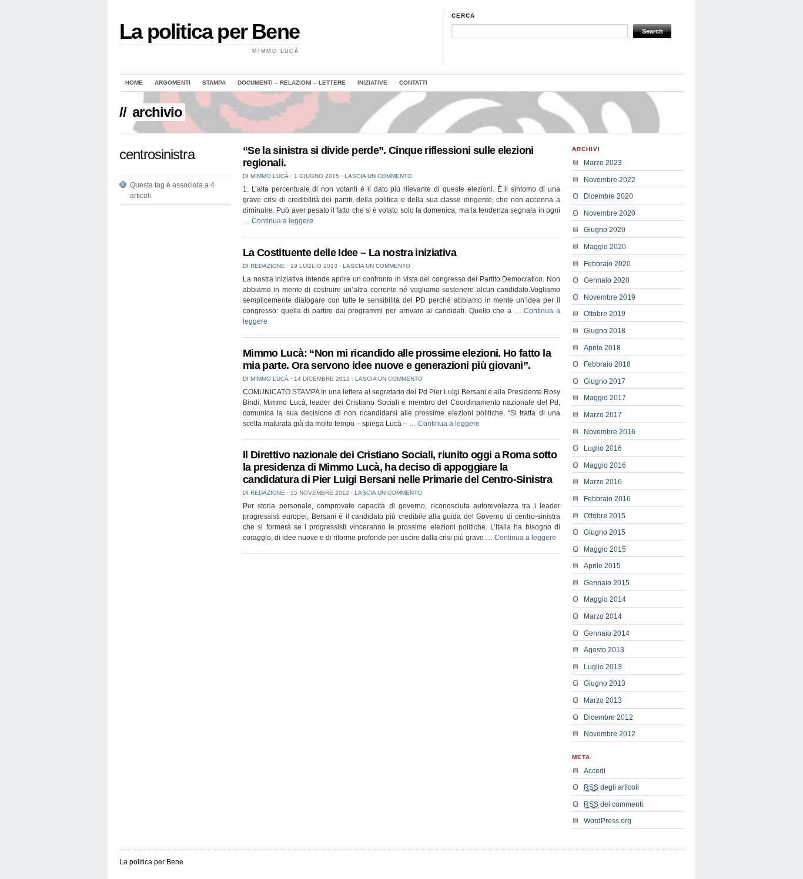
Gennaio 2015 (607, 583)
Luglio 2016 (603, 448)
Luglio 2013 (603, 667)
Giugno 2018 (604, 331)
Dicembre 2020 (608, 196)
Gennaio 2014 (607, 633)
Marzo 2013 (603, 700)
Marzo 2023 (603, 163)
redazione (267, 266)
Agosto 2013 (604, 650)
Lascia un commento (378, 176)
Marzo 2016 (603, 482)
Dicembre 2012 (608, 717)
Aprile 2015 (602, 566)
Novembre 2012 (609, 734)
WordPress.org (607, 821)
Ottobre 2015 (604, 516)
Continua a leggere (282, 221)
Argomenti (172, 82)
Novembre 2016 (609, 432)
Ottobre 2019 (604, 314)
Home (134, 82)
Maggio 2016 (605, 465)
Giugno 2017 (604, 381)
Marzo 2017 (603, 415)
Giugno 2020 (604, 230)
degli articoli (611, 787)
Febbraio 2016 (607, 499)
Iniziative (372, 82)
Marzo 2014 (603, 616)
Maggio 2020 (605, 247)
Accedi (594, 771)
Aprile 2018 (602, 348)
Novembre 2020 (609, 213)
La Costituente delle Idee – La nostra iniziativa (349, 253)
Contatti (413, 82)
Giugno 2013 (604, 683)
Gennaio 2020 (607, 280)
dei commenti (613, 804)
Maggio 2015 (605, 549)
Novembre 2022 (609, 180)
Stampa (214, 82)
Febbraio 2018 (607, 364)
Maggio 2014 (605, 599)
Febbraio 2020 (607, 264)
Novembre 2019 (609, 297)
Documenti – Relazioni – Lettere (291, 82)
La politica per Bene (209, 31)
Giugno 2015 (604, 532)
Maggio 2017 (605, 398)
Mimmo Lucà (269, 176)
